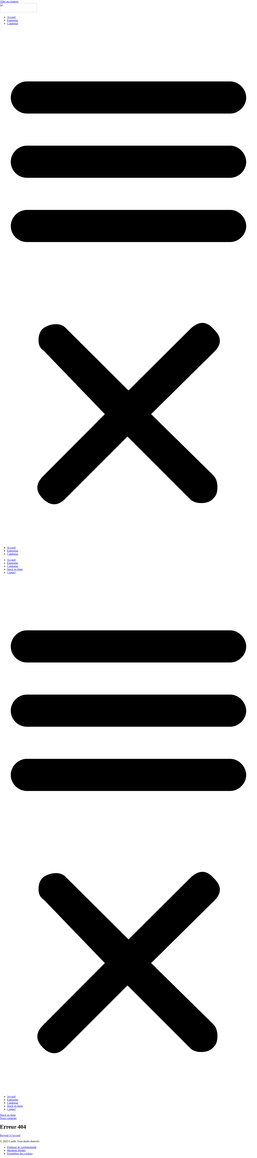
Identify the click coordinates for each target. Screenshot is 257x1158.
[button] (128, 285)
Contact (11, 572)
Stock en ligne (15, 569)
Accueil (11, 17)
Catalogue (12, 23)
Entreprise (12, 20)
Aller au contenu (9, 1)
